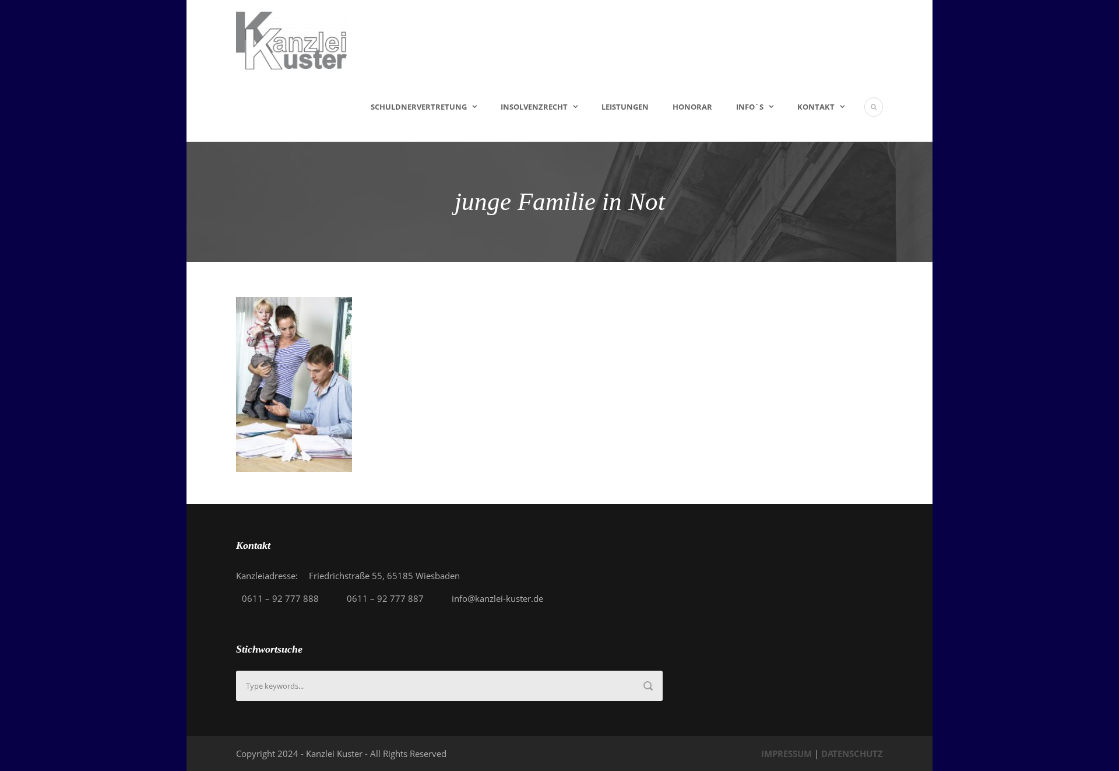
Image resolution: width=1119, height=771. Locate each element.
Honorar (692, 106)
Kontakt (816, 106)
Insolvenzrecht (534, 106)
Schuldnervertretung (419, 106)
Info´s (749, 106)
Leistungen (625, 106)
